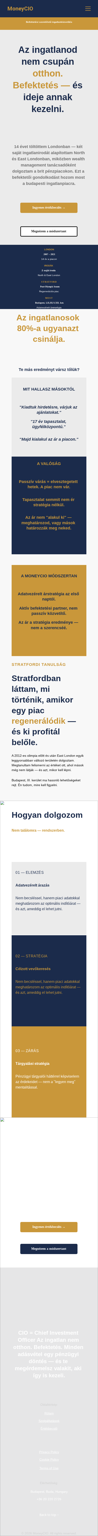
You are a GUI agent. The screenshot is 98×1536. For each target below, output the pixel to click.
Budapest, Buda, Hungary (49, 1491)
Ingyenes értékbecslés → (48, 207)
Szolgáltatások (49, 1421)
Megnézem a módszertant (48, 231)
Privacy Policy (49, 1452)
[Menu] (88, 9)
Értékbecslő (49, 1428)
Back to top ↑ (49, 1515)
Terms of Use (49, 1468)
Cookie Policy (49, 1459)
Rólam (49, 1413)
